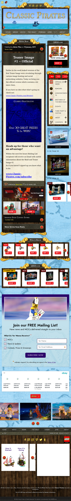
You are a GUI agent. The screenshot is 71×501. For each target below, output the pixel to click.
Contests (59, 122)
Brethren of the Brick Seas (60, 101)
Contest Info (9, 220)
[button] (21, 199)
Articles (65, 76)
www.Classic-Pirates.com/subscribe (19, 175)
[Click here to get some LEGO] (58, 138)
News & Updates (14, 344)
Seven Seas (8, 49)
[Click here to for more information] (58, 53)
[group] (23, 193)
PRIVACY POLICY (64, 433)
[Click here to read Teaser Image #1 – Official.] (42, 49)
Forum (47, 430)
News (15, 32)
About (62, 32)
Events (58, 106)
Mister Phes (17, 47)
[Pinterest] (40, 5)
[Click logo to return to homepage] (35, 15)
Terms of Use (52, 362)
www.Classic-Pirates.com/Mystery (19, 95)
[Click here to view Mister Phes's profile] (6, 184)
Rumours (58, 89)
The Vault (35, 430)
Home (8, 32)
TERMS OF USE (54, 433)
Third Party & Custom (60, 112)
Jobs (50, 32)
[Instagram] (33, 5)
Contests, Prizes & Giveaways (19, 348)
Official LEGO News (60, 83)
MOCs (22, 32)
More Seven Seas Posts (15, 227)
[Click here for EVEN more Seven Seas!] (42, 227)
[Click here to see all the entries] (42, 220)
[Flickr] (37, 5)
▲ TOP (4, 433)
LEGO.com (35, 266)
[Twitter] (41, 440)
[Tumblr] (45, 440)
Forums (42, 32)
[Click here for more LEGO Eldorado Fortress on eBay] (35, 396)
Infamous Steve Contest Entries (17, 217)
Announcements (61, 94)
